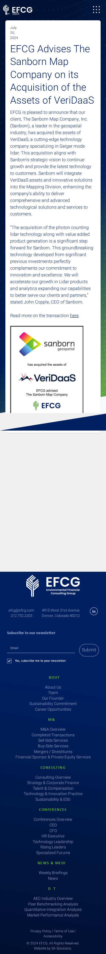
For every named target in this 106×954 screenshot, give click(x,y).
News (53, 878)
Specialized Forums (53, 853)
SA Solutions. (61, 948)
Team (53, 693)
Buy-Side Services (53, 746)
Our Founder (53, 698)
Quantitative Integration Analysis (53, 909)
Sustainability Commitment (53, 704)
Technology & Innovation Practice (53, 794)
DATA (53, 889)
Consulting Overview (53, 777)
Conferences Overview (53, 819)
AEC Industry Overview (53, 898)
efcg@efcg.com (21, 610)
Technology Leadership (53, 842)
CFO (53, 831)
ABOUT (53, 678)
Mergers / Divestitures (53, 752)
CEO (53, 825)
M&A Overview (53, 729)
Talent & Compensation (53, 788)
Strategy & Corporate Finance (53, 783)
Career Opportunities (53, 709)
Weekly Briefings (53, 873)
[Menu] (96, 9)
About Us (53, 687)
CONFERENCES (53, 810)
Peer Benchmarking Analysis (53, 904)
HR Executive (53, 836)
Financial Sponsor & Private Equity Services (53, 757)
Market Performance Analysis (53, 915)
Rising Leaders (53, 847)
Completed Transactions (53, 735)
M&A (53, 720)
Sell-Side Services (53, 740)
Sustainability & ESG (53, 799)
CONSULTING (53, 768)
